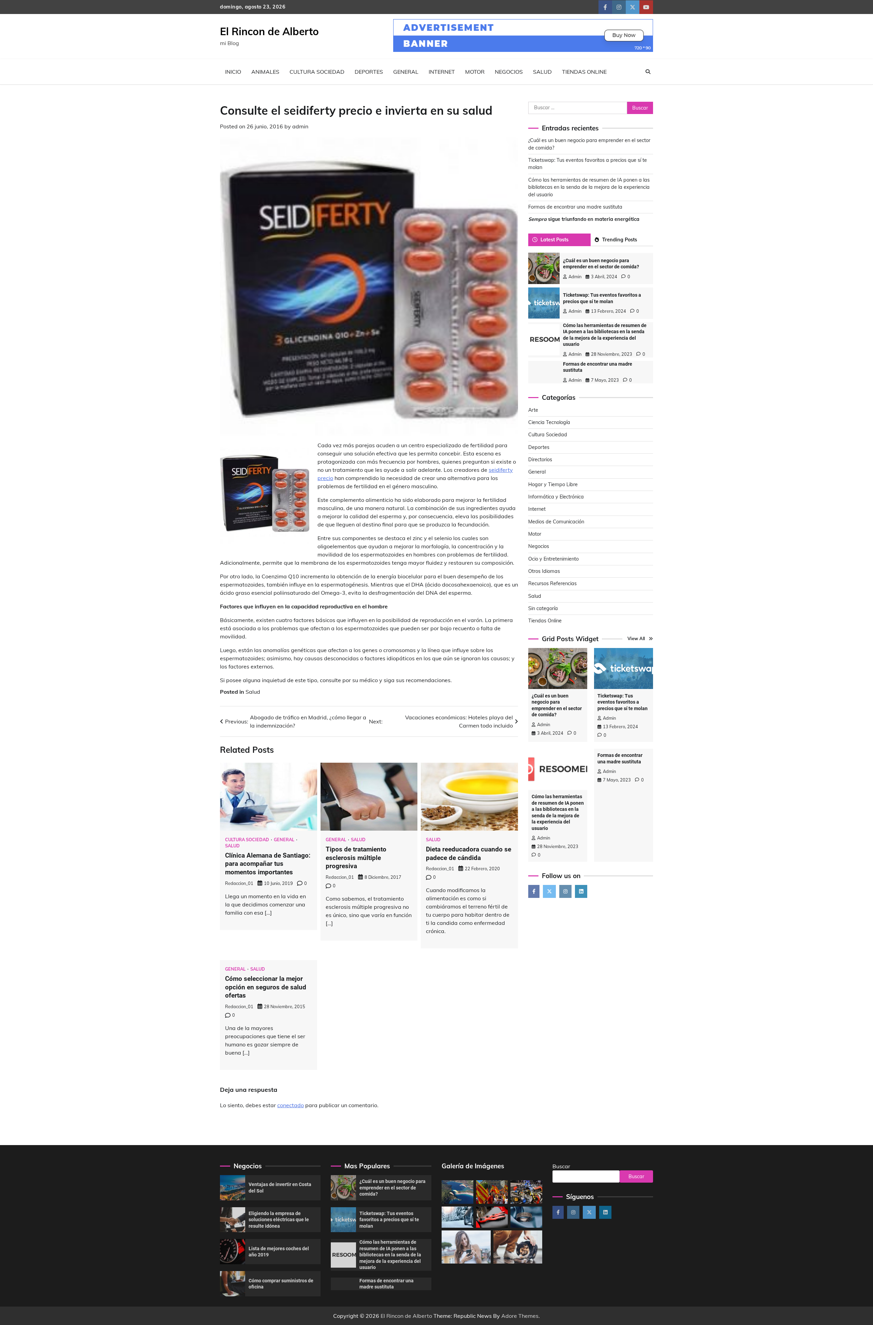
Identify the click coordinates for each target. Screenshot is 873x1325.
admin (300, 126)
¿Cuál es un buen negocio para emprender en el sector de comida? (392, 1188)
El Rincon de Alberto (269, 31)
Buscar (561, 1166)
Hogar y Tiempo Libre (553, 484)
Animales (265, 71)
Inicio (233, 71)
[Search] (648, 72)
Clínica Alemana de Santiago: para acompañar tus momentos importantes (267, 863)
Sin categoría (543, 608)
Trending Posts (619, 239)
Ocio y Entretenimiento (553, 558)
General (405, 71)
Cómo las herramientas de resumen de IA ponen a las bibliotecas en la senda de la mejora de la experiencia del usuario (589, 187)
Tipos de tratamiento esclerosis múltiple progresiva (356, 857)
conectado (290, 1105)
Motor (475, 71)
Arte (533, 410)
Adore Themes (519, 1315)
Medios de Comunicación (556, 521)
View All (636, 638)
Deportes (369, 71)
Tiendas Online (584, 71)
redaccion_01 (239, 883)
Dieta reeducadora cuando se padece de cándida (468, 853)
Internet (442, 71)
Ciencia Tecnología (549, 422)
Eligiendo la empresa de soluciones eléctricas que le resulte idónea (279, 1220)
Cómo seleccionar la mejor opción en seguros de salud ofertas (265, 987)
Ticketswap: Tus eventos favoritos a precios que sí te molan (622, 702)
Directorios (540, 459)
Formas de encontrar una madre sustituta (575, 206)
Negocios (509, 71)
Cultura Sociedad (317, 71)
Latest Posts (554, 239)
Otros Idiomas (544, 571)
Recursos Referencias (552, 583)
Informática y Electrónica (556, 497)
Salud (542, 71)
